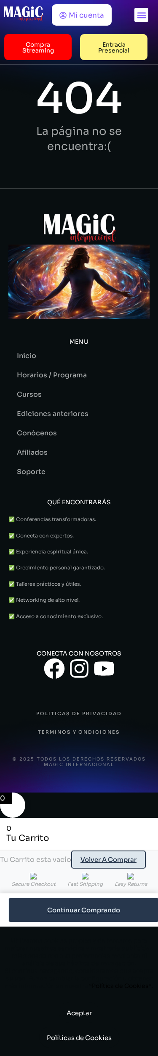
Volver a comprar (108, 860)
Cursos (29, 394)
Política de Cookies (120, 986)
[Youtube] (104, 668)
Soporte (31, 471)
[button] (141, 15)
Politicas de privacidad (79, 713)
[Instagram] (79, 668)
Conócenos (37, 433)
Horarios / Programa (52, 375)
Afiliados (32, 452)
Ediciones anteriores (52, 413)
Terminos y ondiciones (79, 732)
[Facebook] (54, 668)
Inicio (26, 355)
